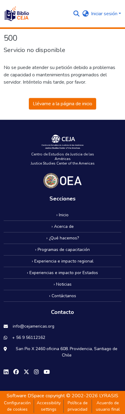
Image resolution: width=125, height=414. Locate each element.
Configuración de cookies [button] (17, 406)
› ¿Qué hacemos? (62, 238)
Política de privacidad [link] (78, 406)
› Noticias (63, 284)
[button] (16, 13)
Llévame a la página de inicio (62, 103)
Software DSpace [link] (25, 395)
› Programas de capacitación (62, 249)
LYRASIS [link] (108, 395)
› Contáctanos (62, 296)
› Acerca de (63, 226)
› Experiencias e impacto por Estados (62, 273)
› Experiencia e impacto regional (62, 261)
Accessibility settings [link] (49, 406)
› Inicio (62, 215)
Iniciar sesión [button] (105, 13)
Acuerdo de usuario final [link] (108, 406)
